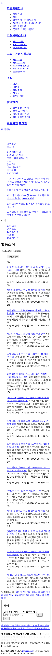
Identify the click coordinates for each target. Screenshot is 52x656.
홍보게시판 (18, 96)
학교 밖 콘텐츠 (20, 111)
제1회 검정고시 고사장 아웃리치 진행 (26, 511)
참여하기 (12, 102)
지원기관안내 (15, 8)
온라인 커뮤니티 (21, 68)
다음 (46, 595)
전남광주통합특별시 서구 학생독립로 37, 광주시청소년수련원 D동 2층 (25, 637)
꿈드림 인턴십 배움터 (24, 29)
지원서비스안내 (16, 35)
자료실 (16, 93)
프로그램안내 (20, 44)
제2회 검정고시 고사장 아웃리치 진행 (26, 290)
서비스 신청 (19, 62)
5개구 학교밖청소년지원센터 (27, 23)
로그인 (23, 123)
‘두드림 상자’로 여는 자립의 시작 (24, 490)
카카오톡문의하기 (22, 117)
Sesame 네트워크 (21, 65)
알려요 (16, 84)
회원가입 (12, 123)
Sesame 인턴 (19, 71)
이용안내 (17, 14)
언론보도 (17, 87)
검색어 (32, 611)
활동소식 (17, 90)
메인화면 (11, 144)
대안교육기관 (20, 26)
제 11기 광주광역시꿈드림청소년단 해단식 (28, 575)
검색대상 (8, 611)
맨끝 (3, 598)
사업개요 (17, 59)
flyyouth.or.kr (27, 651)
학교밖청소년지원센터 (24, 20)
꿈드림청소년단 (21, 108)
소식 (9, 77)
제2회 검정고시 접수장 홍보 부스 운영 (26, 333)
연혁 (15, 17)
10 (39, 595)
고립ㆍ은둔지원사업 (19, 53)
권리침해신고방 (21, 114)
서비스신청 (18, 41)
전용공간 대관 (20, 47)
